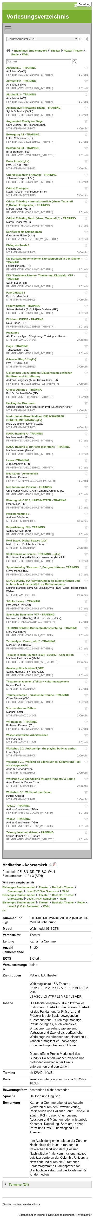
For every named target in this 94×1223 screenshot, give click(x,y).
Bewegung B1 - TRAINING (23, 148)
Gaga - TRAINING (17, 346)
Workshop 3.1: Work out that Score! (29, 792)
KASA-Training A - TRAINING (25, 433)
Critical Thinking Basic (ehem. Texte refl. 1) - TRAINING (41, 218)
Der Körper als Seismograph (24, 231)
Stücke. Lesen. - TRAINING (23, 601)
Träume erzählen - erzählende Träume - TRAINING (38, 695)
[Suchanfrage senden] (75, 61)
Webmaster (85, 1214)
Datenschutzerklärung (32, 1214)
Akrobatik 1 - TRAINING (21, 67)
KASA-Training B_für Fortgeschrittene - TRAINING (38, 446)
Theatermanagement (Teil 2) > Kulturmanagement (38, 681)
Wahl (25, 54)
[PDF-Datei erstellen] (55, 865)
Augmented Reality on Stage (24, 121)
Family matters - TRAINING (23, 305)
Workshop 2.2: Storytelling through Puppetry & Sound (41, 778)
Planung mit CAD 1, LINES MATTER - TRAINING (36, 500)
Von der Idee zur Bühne (21, 708)
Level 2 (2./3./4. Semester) (43, 891)
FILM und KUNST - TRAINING (25, 319)
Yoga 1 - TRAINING (18, 805)
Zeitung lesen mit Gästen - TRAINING (30, 832)
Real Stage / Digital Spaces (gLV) (27, 540)
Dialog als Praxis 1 (18, 245)
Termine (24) (19, 1184)
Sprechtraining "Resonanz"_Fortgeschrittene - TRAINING (43, 567)
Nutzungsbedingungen (61, 1214)
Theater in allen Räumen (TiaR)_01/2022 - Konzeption (40, 654)
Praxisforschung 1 (18, 513)
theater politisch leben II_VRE (25, 668)
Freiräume (13, 332)
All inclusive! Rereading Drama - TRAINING (33, 107)
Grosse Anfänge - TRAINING (24, 389)
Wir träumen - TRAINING (22, 721)
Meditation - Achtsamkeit (22, 473)
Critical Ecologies (17, 188)
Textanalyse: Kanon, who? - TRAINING (31, 641)
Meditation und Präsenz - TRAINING (29, 487)
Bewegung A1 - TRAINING (23, 134)
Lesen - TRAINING (18, 460)
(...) (4, 910)
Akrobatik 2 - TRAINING (21, 81)
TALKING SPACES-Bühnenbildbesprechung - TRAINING (42, 628)
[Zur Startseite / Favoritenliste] (8, 50)
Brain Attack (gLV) (18, 161)
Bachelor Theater (63, 887)
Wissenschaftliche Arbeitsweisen (27, 735)
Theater (55, 50)
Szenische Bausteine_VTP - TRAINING (30, 614)
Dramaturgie (15, 891)
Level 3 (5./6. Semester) (41, 898)
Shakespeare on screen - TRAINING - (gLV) (33, 554)
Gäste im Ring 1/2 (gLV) (21, 359)
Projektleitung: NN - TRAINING (26, 527)
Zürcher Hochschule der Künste (21, 1204)
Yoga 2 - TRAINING (18, 818)
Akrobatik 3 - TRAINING (21, 94)
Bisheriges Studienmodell (30, 50)
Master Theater (73, 50)
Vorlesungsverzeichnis (38, 16)
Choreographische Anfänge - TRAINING (32, 174)
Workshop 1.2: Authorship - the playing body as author (41, 748)
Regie (15, 54)
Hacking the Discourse (21, 403)
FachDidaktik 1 (16, 292)
